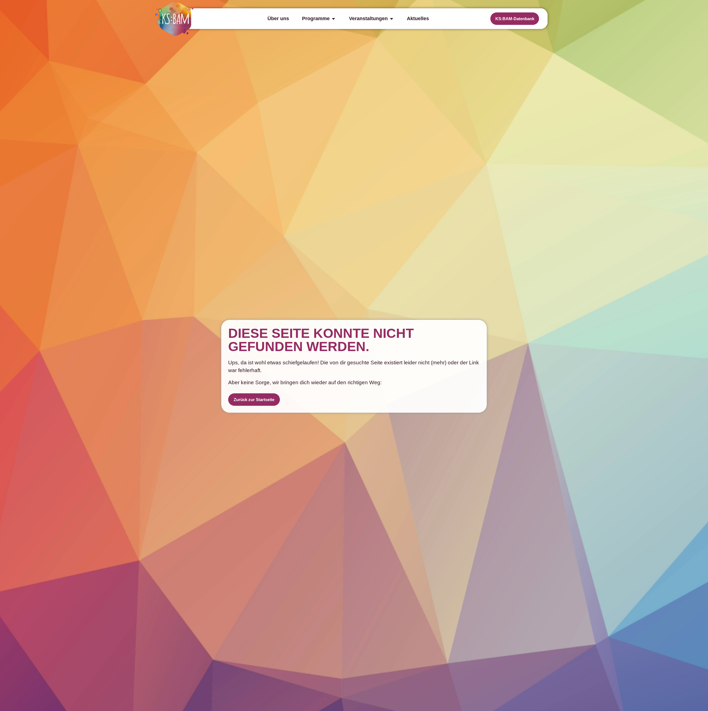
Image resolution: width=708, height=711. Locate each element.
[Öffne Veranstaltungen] (391, 18)
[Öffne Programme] (333, 18)
